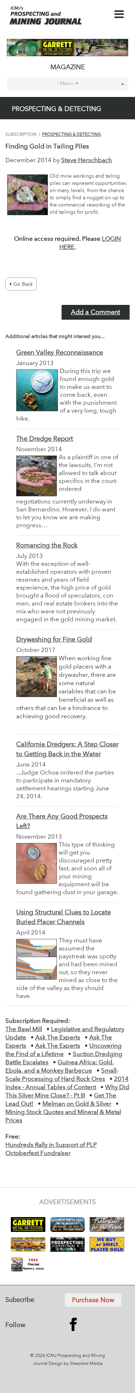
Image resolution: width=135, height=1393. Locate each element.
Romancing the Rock (46, 545)
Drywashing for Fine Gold (54, 639)
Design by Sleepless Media (75, 1364)
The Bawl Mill (23, 1029)
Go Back (23, 284)
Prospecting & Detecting (71, 135)
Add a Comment (95, 312)
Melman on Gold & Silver (76, 1104)
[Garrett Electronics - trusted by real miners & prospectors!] (67, 47)
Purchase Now (93, 1300)
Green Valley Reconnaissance (59, 353)
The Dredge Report (44, 439)
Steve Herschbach (86, 161)
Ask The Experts (57, 1038)
